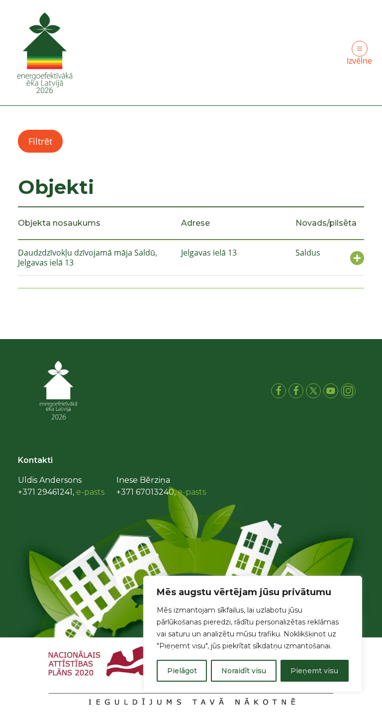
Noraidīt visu (243, 670)
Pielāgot (182, 670)
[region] (252, 634)
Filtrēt (40, 141)
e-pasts (90, 492)
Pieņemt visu (314, 670)
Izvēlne (359, 60)
